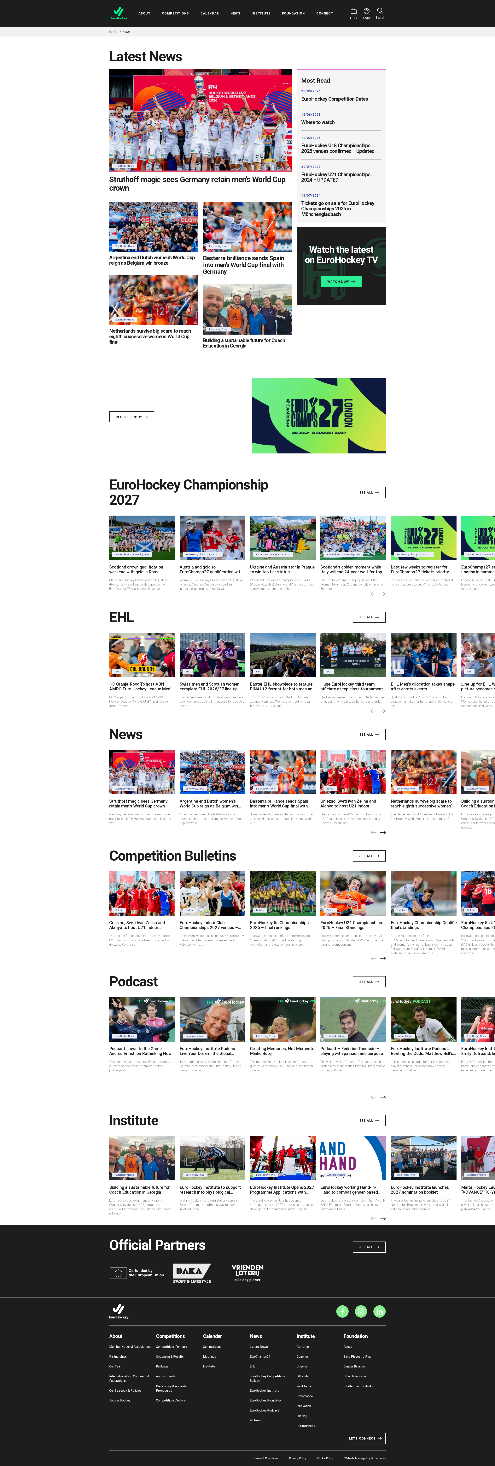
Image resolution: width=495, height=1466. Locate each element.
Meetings (209, 1356)
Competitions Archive (170, 1400)
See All (366, 492)
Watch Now (338, 282)
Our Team (116, 1366)
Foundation (293, 13)
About (144, 13)
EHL (252, 1366)
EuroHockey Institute (264, 1390)
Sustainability (306, 1426)
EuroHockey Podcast (264, 1410)
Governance (305, 1396)
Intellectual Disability (358, 1386)
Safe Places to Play (357, 1356)
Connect (324, 13)
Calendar (210, 13)
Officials (302, 1376)
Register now (129, 417)
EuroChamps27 (260, 1356)
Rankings (162, 1366)
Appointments (166, 1376)
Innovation (304, 1406)
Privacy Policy (297, 1458)
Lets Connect (362, 1438)
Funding (302, 1416)
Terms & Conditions (266, 1458)
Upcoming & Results (170, 1356)
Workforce (304, 1386)
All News (256, 1420)
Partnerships (118, 1356)
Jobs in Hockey (119, 1400)
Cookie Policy (325, 1458)
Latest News (259, 1347)
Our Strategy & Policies (125, 1390)
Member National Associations (130, 1347)
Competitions (175, 13)
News (235, 13)
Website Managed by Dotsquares (365, 1458)
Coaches (302, 1356)
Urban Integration (355, 1376)
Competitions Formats (171, 1347)
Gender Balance (354, 1366)
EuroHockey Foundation (266, 1400)
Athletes (303, 1347)
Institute (261, 13)
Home (113, 31)
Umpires (302, 1366)
